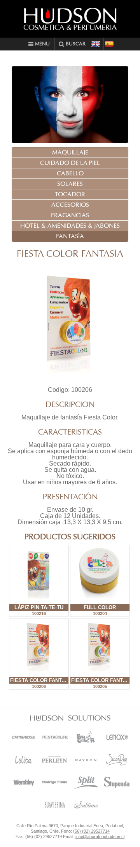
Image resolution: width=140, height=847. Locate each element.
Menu (41, 44)
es (109, 44)
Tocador (70, 194)
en (96, 44)
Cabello (70, 173)
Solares (70, 184)
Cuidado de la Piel (70, 163)
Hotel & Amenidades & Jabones (70, 226)
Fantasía (70, 236)
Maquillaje (70, 152)
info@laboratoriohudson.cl (99, 836)
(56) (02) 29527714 (91, 831)
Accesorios (70, 205)
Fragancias (70, 215)
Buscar (75, 44)
